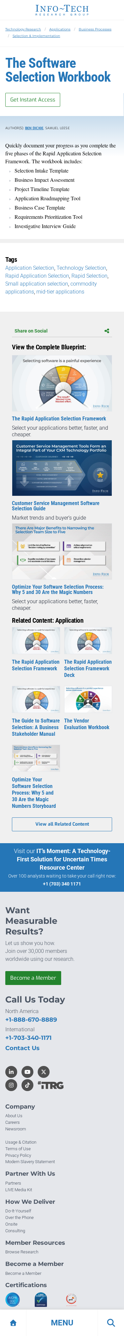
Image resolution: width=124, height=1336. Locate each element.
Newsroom (15, 1128)
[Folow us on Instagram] (11, 1085)
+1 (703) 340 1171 (62, 883)
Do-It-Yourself (18, 1210)
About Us (13, 1115)
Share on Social (31, 331)
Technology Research (23, 29)
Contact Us (22, 1048)
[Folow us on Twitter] (44, 1072)
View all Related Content (62, 824)
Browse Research (21, 1251)
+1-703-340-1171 (28, 1037)
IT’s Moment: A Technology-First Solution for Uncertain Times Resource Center (63, 859)
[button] (62, 1323)
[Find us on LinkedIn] (11, 1072)
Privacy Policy (18, 1155)
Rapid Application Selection (37, 276)
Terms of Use (18, 1148)
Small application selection (36, 284)
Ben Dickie (34, 128)
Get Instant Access (32, 99)
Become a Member (33, 977)
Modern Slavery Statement (30, 1161)
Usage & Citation (20, 1142)
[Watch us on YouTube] (27, 1072)
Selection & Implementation (36, 36)
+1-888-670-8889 (31, 1019)
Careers (12, 1122)
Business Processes (95, 29)
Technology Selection (81, 268)
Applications (59, 29)
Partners (13, 1183)
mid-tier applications (60, 292)
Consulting (15, 1230)
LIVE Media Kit (18, 1189)
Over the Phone (19, 1217)
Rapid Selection (89, 276)
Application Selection (29, 268)
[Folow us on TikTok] (27, 1085)
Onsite (11, 1224)
